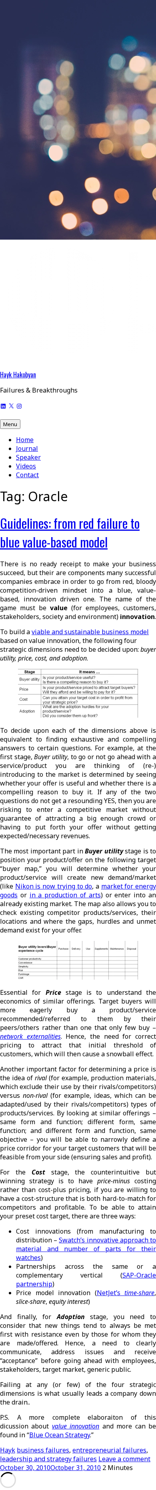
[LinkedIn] (3, 405)
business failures (43, 1450)
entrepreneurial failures (109, 1450)
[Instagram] (19, 405)
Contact (27, 474)
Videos (26, 466)
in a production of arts (65, 895)
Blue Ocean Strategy (59, 1434)
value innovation (75, 1426)
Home (25, 439)
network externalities (30, 1036)
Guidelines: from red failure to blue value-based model (70, 532)
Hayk (7, 1450)
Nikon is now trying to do (53, 886)
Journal (27, 448)
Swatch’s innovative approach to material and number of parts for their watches (86, 1249)
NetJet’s (126, 1292)
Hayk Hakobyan (18, 374)
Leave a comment (124, 1458)
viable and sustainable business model (90, 631)
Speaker (28, 457)
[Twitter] (11, 405)
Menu (10, 424)
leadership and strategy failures (48, 1458)
